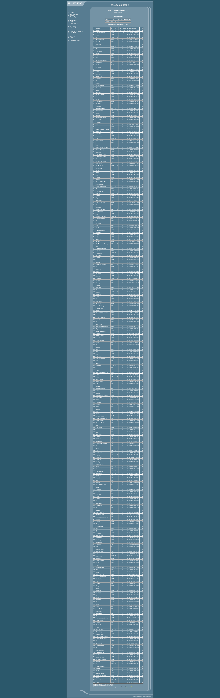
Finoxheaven (99, 191)
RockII (97, 588)
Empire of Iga (99, 62)
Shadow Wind (99, 634)
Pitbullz (98, 661)
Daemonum (99, 188)
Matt (97, 205)
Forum (72, 15)
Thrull (97, 627)
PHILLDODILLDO (101, 485)
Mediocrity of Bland (101, 675)
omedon (98, 654)
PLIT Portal (73, 26)
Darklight (98, 287)
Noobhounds (99, 551)
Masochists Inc (100, 574)
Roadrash (98, 303)
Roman (98, 271)
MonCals (98, 533)
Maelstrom (99, 136)
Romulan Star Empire (102, 395)
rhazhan (98, 668)
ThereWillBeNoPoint (101, 182)
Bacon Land (99, 97)
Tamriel (98, 622)
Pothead (98, 177)
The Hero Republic (101, 248)
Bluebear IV (99, 434)
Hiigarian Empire (100, 328)
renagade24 (99, 613)
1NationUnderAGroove (102, 517)
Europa (98, 586)
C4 (96, 595)
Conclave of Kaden (101, 154)
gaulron (98, 491)
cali (97, 553)
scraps (98, 436)
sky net (98, 280)
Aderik (97, 429)
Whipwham (99, 611)
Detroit (97, 569)
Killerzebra (99, 427)
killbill (97, 563)
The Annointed (100, 645)
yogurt (97, 342)
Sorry (97, 487)
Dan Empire (99, 540)
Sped (97, 670)
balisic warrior (99, 420)
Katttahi (98, 510)
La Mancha (99, 168)
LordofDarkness (100, 609)
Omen (97, 448)
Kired (97, 227)
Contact (72, 12)
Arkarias (98, 260)
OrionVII (98, 193)
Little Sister (99, 397)
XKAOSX (98, 104)
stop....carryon (100, 512)
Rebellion (98, 113)
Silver (97, 296)
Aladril (97, 432)
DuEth (97, 377)
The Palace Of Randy (102, 244)
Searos (98, 521)
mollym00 (98, 489)
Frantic (98, 455)
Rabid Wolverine (100, 388)
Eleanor (98, 221)
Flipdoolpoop (99, 471)
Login (71, 21)
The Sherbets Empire (102, 636)
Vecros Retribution (101, 659)
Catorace (98, 544)
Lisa (97, 411)
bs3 (97, 214)
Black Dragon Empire (102, 312)
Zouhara (98, 122)
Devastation (99, 508)
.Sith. (97, 528)
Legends (98, 250)
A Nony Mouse (100, 673)
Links (71, 37)
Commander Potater (101, 638)
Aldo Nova (99, 163)
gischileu (98, 44)
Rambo (98, 409)
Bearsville (98, 87)
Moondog (98, 273)
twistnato (98, 232)
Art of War (98, 255)
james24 (98, 92)
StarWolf (98, 133)
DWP (97, 425)
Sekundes (98, 361)
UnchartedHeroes (101, 117)
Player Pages (73, 17)
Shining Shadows (100, 218)
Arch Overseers (100, 358)
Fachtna (98, 322)
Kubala (98, 393)
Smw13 (98, 42)
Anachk (98, 338)
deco (97, 170)
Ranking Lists (74, 23)
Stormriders (99, 269)
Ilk (96, 615)
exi (96, 143)
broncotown (99, 368)
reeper (97, 413)
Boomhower (99, 441)
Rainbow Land (100, 514)
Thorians (98, 402)
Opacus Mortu (100, 416)
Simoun (98, 404)
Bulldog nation (99, 549)
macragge (98, 592)
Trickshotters (99, 101)
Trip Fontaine (99, 620)
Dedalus (98, 482)
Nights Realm (99, 76)
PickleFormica (100, 340)
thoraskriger (99, 505)
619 (97, 145)
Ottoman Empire (100, 423)
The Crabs (99, 625)
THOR (97, 55)
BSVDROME (99, 629)
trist (97, 124)
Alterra (97, 53)
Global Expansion (101, 159)
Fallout (97, 547)
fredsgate (98, 278)
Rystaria (98, 597)
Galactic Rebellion (101, 216)
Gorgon (98, 386)
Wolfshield (98, 475)
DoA (97, 480)
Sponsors (72, 36)
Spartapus (99, 498)
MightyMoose (99, 464)
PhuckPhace (99, 308)
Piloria (97, 370)
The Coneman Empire (102, 618)
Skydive (98, 30)
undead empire (100, 85)
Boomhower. (99, 542)
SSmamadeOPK (100, 202)
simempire (99, 283)
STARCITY (99, 324)
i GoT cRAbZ (99, 166)
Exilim (97, 390)
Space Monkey (100, 149)
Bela (97, 354)
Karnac (98, 276)
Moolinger (98, 462)
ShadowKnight (100, 567)
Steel (97, 572)
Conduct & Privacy (75, 40)
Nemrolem (99, 473)
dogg (97, 35)
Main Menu (73, 39)
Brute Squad (99, 379)
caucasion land (100, 650)
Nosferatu (98, 602)
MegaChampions (100, 94)
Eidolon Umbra (100, 58)
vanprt (97, 99)
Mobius (98, 83)
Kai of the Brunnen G (101, 443)
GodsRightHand (100, 108)
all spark (98, 267)
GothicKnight (99, 631)
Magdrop (98, 106)
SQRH (97, 664)
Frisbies (98, 234)
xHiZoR (98, 333)
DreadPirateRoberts (101, 60)
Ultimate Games (74, 28)
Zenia (97, 71)
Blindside (98, 207)
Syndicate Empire (101, 264)
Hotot (97, 172)
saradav (98, 257)
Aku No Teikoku (100, 209)
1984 (97, 384)
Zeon (97, 496)
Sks (97, 175)
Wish (97, 466)
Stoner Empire (100, 560)
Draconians (99, 643)
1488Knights (99, 526)
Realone (98, 345)
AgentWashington (101, 306)
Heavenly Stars (100, 39)
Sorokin (98, 262)
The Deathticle (100, 652)
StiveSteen (99, 503)
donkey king (99, 140)
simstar (98, 519)
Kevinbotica (99, 301)
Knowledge (99, 457)
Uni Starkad (99, 439)
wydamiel (98, 239)
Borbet (97, 310)
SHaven (98, 319)
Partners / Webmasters (76, 31)
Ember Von (99, 90)
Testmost (98, 78)
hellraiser (98, 590)
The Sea (98, 356)
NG (97, 351)
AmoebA (98, 558)
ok (96, 37)
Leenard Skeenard (101, 161)
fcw (97, 138)
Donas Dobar (99, 381)
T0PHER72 (99, 51)
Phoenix (98, 478)
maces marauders (101, 186)
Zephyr (98, 285)
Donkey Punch (109, 21)
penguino (98, 67)
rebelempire (99, 294)
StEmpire (98, 289)
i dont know (99, 556)
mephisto (98, 494)
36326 (97, 237)
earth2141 (98, 120)
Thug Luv (98, 459)
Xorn (97, 641)
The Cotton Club (100, 666)
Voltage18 (98, 524)
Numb (97, 677)
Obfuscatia (99, 299)
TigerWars (99, 452)
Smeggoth (98, 365)
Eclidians (98, 400)
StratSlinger (99, 200)
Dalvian (98, 407)
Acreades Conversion (102, 147)
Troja (97, 374)
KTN (97, 246)
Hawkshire (99, 579)
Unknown (98, 599)
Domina (98, 179)
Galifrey (98, 583)
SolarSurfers (99, 535)
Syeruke (98, 115)
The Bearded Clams (101, 418)
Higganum (98, 198)
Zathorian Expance (101, 156)
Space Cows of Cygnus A (103, 129)
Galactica (98, 152)
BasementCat (99, 110)
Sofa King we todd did (102, 372)
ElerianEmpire (99, 184)
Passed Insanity (100, 230)
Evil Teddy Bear (100, 657)
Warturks (98, 131)
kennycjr (98, 127)
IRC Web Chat (74, 14)
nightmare (98, 292)
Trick (97, 450)
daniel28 (98, 195)
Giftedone (98, 74)
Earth (97, 565)
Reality (98, 241)
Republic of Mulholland (102, 326)
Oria (97, 225)
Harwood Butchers (101, 331)
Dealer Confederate (101, 680)
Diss (97, 48)
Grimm (98, 347)
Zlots (97, 581)
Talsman (98, 446)
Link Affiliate (73, 32)
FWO (97, 606)
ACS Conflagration (101, 576)
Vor (97, 315)
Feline (97, 682)
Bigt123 (98, 349)
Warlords (98, 501)
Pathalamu (99, 253)
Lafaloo (98, 604)
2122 (120, 30)
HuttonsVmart (99, 335)
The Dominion (99, 211)
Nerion (97, 363)
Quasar (98, 530)
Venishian (98, 223)
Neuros (98, 648)
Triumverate (99, 469)
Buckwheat (99, 537)
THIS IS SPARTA (100, 317)
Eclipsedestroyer (100, 32)
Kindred (98, 81)
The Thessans (100, 65)
